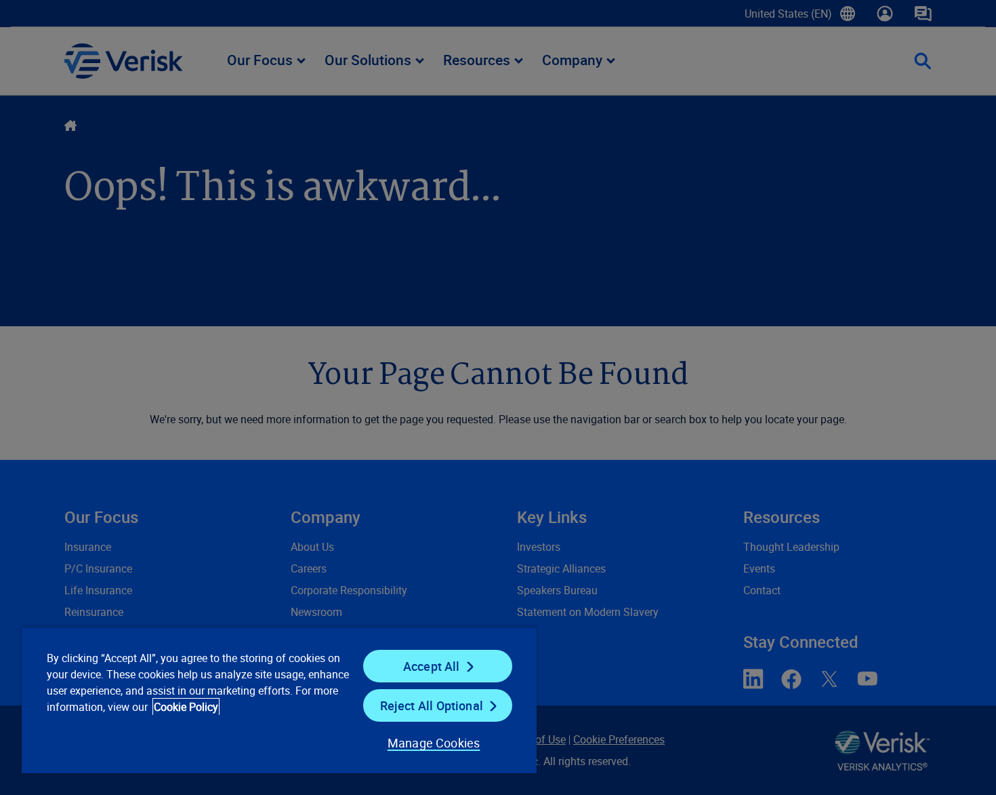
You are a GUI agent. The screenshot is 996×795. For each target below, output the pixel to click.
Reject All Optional (431, 705)
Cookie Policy (186, 706)
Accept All (431, 666)
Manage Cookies (434, 743)
